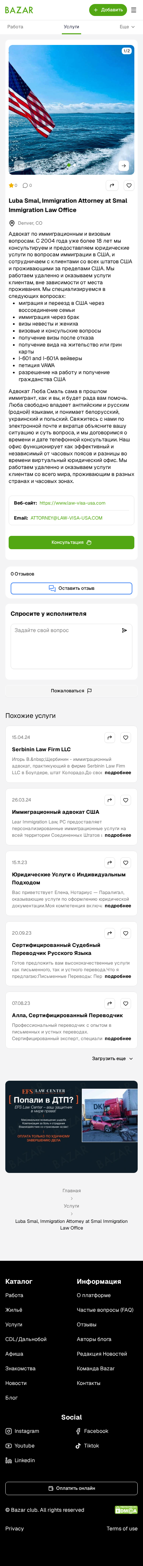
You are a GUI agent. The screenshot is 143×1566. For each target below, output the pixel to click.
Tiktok (91, 1445)
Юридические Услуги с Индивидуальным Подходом (69, 878)
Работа (15, 27)
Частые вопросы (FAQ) (105, 1309)
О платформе (94, 1295)
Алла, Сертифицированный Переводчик (67, 1015)
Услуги (71, 27)
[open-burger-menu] (134, 10)
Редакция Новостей (102, 1353)
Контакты (88, 1383)
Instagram (27, 1431)
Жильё (13, 1309)
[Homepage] (19, 10)
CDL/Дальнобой (26, 1339)
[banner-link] (71, 1127)
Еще (124, 27)
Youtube (25, 1445)
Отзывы (86, 1324)
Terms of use (122, 1528)
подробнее (118, 773)
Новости (16, 1383)
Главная (72, 1191)
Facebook (96, 1431)
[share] (112, 185)
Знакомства (20, 1368)
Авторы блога (94, 1339)
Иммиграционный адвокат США (55, 811)
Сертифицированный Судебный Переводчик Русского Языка (56, 949)
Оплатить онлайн (75, 1488)
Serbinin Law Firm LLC (41, 749)
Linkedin (25, 1460)
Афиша (14, 1353)
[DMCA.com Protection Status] (126, 1510)
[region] (71, 110)
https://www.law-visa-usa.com (72, 503)
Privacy (14, 1528)
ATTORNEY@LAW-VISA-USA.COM (66, 518)
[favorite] (129, 185)
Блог (11, 1397)
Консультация (67, 542)
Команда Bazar (96, 1368)
